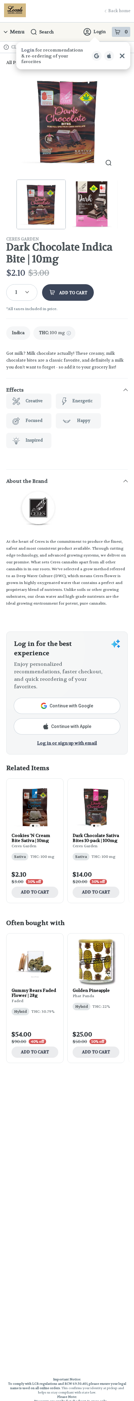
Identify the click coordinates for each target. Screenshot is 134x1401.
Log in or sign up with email (67, 743)
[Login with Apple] (109, 56)
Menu (17, 31)
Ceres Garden (22, 239)
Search (46, 32)
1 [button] (16, 292)
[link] (18, 333)
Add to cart (35, 892)
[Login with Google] (97, 56)
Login (99, 31)
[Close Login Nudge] (122, 56)
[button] (73, 55)
